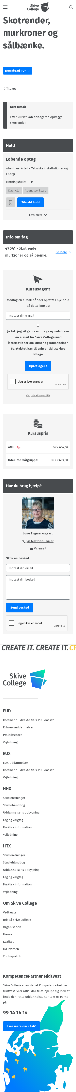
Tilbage (11, 88)
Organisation (12, 927)
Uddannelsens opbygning (21, 812)
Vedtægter (10, 912)
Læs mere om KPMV (21, 1026)
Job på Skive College (17, 920)
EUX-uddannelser (15, 763)
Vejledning (10, 742)
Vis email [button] (40, 548)
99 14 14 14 (15, 1012)
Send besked (19, 607)
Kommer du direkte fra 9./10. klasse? (28, 720)
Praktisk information (17, 827)
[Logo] (38, 7)
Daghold (14, 190)
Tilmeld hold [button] (30, 202)
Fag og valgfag (13, 820)
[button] (15, 7)
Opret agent (38, 366)
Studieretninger (14, 798)
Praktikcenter (12, 735)
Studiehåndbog (14, 805)
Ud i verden (11, 949)
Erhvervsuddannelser (18, 727)
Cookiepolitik (12, 956)
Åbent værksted (35, 190)
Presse (7, 934)
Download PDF (16, 71)
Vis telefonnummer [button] (40, 541)
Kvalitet (8, 942)
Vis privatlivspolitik (38, 395)
